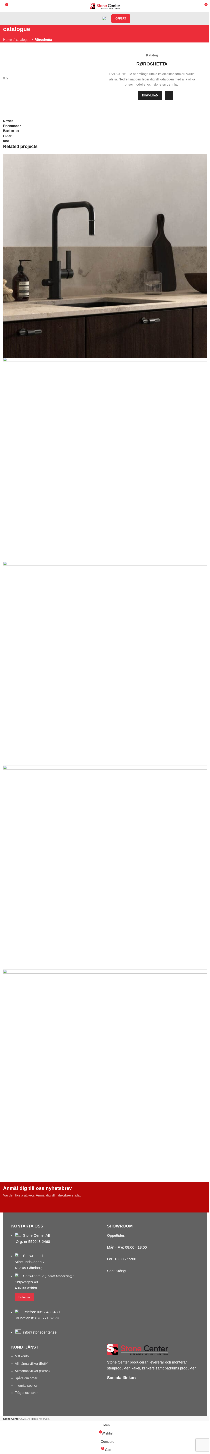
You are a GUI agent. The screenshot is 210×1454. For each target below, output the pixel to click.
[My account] (89, 19)
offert (120, 18)
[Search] (96, 19)
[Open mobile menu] (81, 19)
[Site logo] (105, 6)
